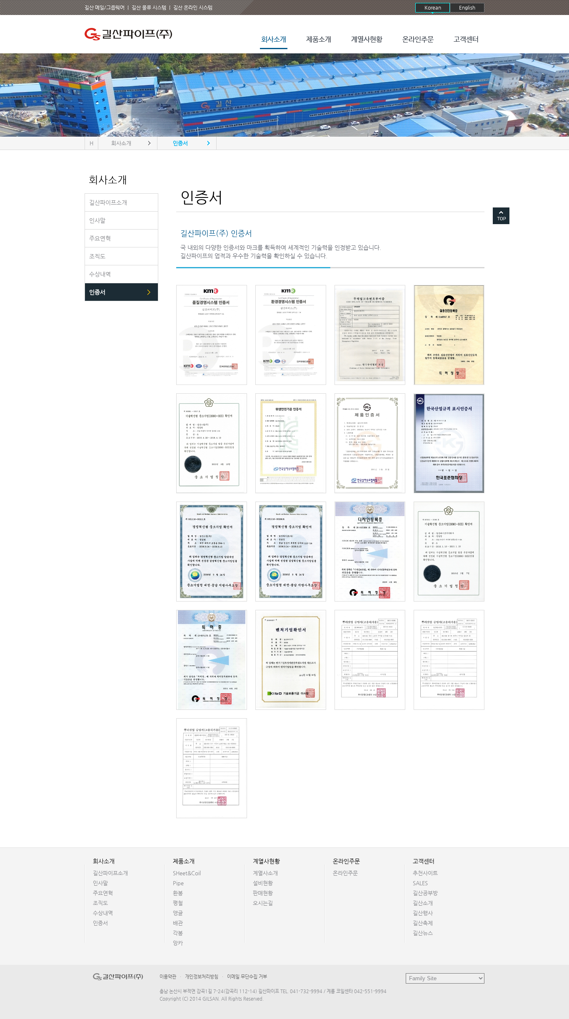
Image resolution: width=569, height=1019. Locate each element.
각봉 (178, 933)
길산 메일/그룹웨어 (105, 7)
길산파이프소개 (110, 873)
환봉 (178, 893)
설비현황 (263, 883)
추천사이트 (425, 873)
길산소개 (423, 903)
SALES (420, 883)
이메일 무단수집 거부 (247, 976)
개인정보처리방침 (201, 976)
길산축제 (423, 923)
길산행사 (423, 913)
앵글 (178, 913)
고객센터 (466, 40)
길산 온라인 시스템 (192, 7)
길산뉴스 (423, 933)
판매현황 (263, 893)
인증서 (100, 923)
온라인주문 (418, 40)
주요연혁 (103, 893)
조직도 (100, 903)
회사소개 (273, 40)
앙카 (178, 943)
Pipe (178, 883)
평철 (178, 903)
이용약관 (168, 976)
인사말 (100, 883)
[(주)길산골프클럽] (130, 34)
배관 (178, 923)
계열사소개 (265, 873)
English (467, 7)
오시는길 (263, 903)
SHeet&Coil (187, 873)
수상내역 (103, 913)
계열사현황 (366, 40)
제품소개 (318, 40)
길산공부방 (425, 893)
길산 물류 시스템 (149, 7)
